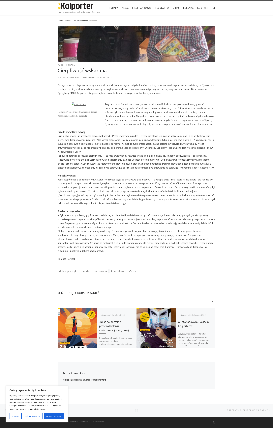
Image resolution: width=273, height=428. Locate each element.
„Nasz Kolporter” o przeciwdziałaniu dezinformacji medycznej (114, 326)
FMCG (74, 20)
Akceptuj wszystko (54, 416)
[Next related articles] (212, 301)
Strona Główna (64, 20)
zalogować (77, 379)
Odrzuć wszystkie (32, 416)
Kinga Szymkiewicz (71, 77)
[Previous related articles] (205, 301)
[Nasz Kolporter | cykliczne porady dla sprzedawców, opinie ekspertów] (75, 6)
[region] (37, 404)
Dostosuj (15, 416)
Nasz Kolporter (71, 421)
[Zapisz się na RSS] (214, 422)
